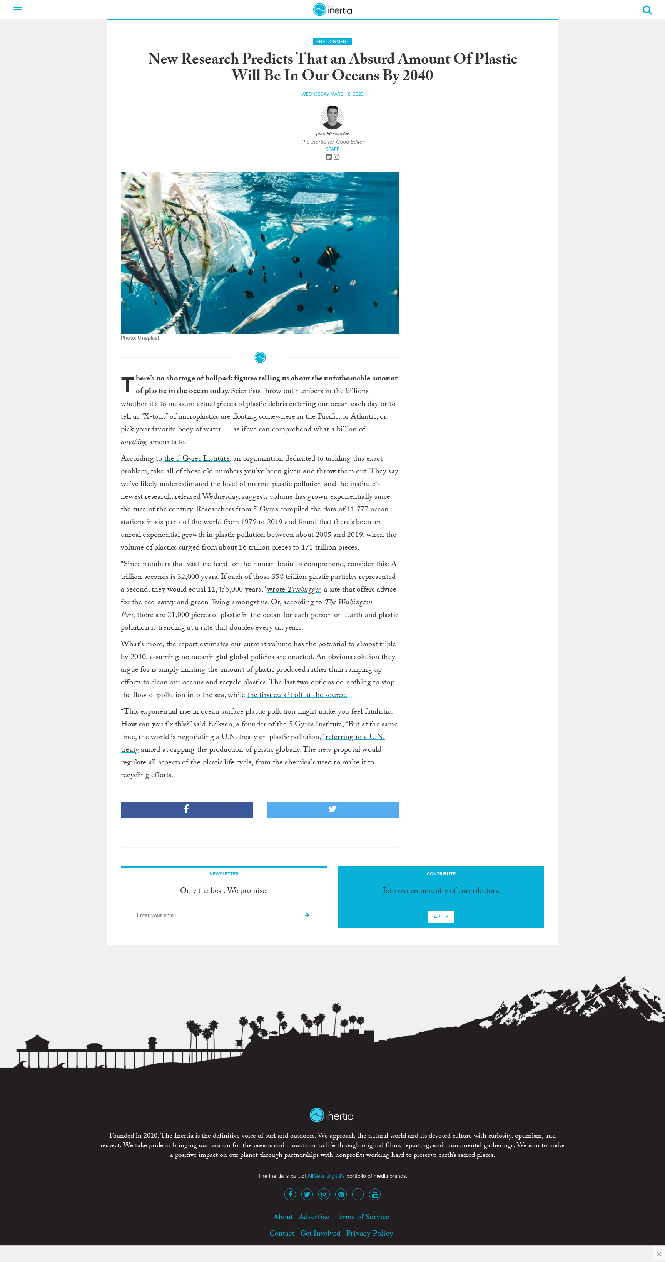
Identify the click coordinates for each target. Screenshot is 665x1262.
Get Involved (321, 1233)
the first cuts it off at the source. (297, 695)
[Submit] (307, 915)
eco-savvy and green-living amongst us (207, 603)
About (283, 1216)
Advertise (314, 1216)
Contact (282, 1233)
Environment (332, 41)
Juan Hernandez (332, 134)
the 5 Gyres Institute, (197, 459)
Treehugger (303, 590)
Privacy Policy (369, 1233)
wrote (277, 590)
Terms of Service (363, 1216)
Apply (441, 916)
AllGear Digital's (326, 1176)
